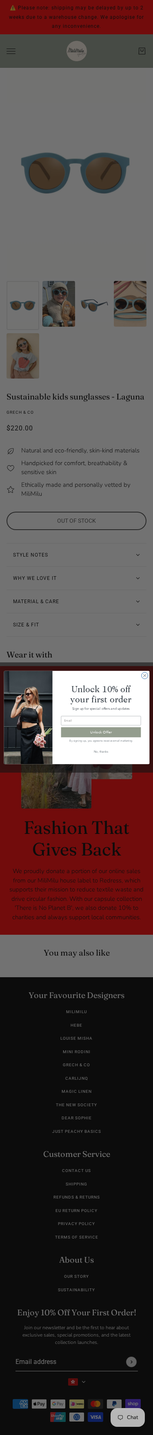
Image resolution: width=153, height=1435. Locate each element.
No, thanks (100, 751)
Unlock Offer (101, 732)
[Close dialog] (144, 675)
